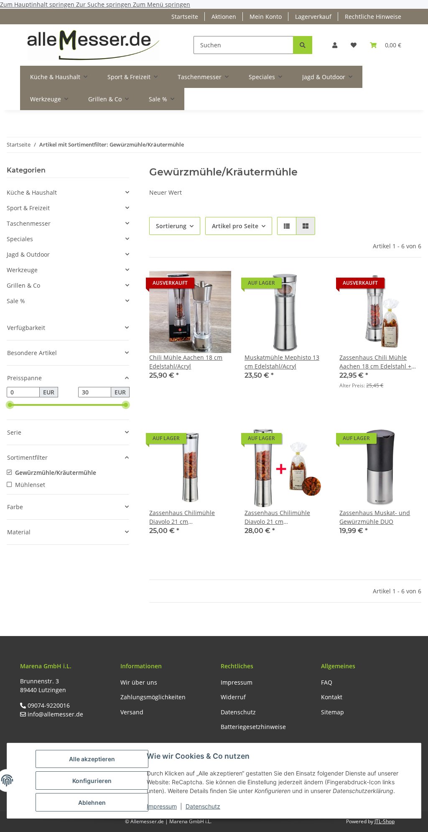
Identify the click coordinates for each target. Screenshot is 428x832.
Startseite (184, 17)
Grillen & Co (23, 285)
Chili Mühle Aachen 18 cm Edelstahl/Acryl (185, 361)
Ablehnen (92, 802)
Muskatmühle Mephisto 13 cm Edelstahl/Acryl (282, 361)
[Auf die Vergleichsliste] (195, 285)
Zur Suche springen (104, 4)
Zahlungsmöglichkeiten (153, 697)
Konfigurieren (92, 780)
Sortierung (171, 226)
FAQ (326, 682)
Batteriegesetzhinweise (253, 727)
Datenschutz (203, 806)
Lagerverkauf (313, 17)
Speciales (20, 239)
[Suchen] (302, 45)
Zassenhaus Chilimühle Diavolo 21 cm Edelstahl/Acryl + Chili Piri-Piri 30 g (281, 517)
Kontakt (331, 697)
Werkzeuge (22, 270)
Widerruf (233, 697)
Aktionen (223, 17)
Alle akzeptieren (92, 758)
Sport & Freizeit (28, 208)
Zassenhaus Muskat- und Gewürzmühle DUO (374, 517)
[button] (335, 45)
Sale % (16, 301)
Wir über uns (138, 682)
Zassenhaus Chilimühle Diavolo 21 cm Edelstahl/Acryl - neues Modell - (182, 517)
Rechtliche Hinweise (373, 17)
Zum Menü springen (161, 4)
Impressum (162, 806)
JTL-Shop (384, 821)
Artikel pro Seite (235, 226)
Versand (131, 712)
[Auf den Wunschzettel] (217, 285)
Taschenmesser (29, 223)
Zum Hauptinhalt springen (38, 4)
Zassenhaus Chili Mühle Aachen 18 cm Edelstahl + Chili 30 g (375, 362)
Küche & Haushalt (32, 192)
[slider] (10, 405)
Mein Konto (266, 17)
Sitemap (332, 712)
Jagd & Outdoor (28, 254)
